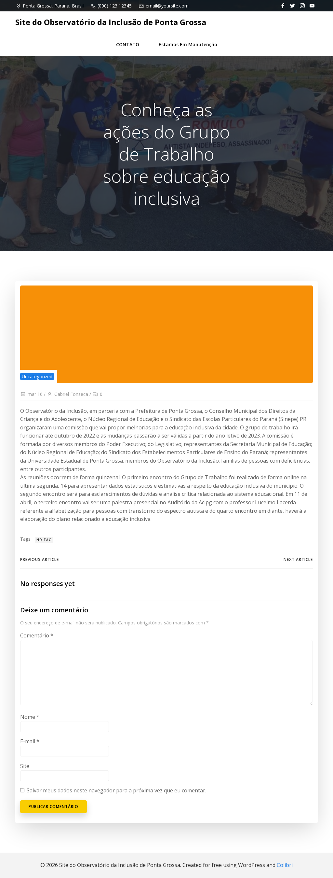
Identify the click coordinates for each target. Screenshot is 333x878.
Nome (29, 716)
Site (24, 766)
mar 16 (35, 394)
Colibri (285, 865)
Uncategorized (37, 376)
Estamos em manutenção (188, 44)
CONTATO (127, 44)
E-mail (29, 741)
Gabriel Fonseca (71, 394)
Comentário (36, 635)
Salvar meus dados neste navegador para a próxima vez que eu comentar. (116, 790)
